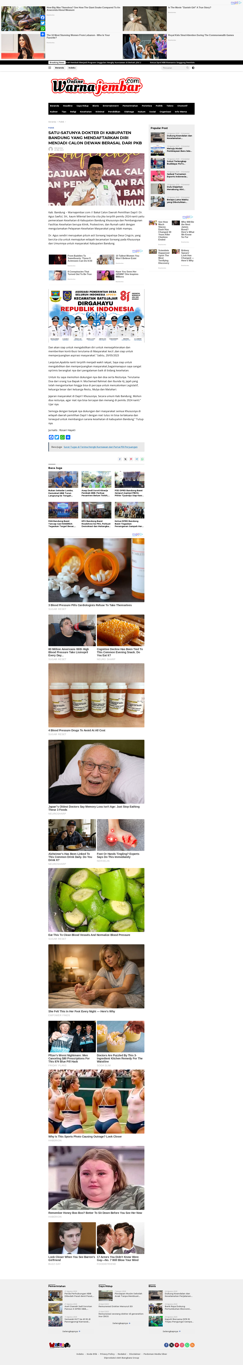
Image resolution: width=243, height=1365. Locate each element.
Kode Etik (92, 1354)
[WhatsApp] (43, 28)
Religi (73, 111)
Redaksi (122, 1354)
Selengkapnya (70, 1331)
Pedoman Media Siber (155, 1354)
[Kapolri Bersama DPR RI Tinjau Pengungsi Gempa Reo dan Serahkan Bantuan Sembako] (156, 1321)
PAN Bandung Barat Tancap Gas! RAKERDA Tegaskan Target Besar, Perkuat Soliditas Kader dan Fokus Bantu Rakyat (61, 524)
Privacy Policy (107, 1354)
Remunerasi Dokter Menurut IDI (116, 1306)
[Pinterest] (177, 1345)
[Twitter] (43, 23)
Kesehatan (86, 111)
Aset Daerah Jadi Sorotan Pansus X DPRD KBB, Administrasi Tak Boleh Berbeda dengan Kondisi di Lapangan (79, 1307)
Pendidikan (114, 111)
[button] (187, 67)
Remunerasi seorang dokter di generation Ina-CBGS (121, 1315)
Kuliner (54, 111)
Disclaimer (134, 1354)
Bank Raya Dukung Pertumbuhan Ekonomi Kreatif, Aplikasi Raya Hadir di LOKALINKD (179, 1307)
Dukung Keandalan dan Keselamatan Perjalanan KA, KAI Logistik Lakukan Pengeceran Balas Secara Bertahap (179, 136)
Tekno (169, 106)
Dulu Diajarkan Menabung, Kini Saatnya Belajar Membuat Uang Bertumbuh (175, 188)
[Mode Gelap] (193, 67)
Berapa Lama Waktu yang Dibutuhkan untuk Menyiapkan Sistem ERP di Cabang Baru (178, 200)
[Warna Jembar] (95, 86)
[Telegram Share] (137, 459)
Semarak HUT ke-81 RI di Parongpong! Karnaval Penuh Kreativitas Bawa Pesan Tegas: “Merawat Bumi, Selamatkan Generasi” (77, 1320)
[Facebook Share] (120, 459)
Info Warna (181, 111)
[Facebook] (43, 17)
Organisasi (165, 111)
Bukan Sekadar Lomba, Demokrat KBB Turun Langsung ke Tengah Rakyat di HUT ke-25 (60, 493)
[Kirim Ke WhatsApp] (142, 459)
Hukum (141, 111)
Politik (159, 106)
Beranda (59, 68)
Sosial (152, 111)
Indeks (72, 68)
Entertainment (111, 106)
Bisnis (96, 106)
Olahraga (129, 111)
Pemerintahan (130, 106)
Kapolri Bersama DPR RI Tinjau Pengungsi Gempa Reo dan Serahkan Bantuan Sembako (179, 1320)
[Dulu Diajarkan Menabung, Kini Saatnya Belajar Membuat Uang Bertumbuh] (158, 188)
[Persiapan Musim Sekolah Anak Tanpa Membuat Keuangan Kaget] (106, 1295)
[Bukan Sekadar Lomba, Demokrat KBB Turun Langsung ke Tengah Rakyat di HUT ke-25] (63, 479)
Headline (68, 106)
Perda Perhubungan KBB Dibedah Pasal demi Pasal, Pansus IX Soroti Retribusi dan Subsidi (79, 1294)
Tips (64, 111)
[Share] (43, 34)
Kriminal (100, 111)
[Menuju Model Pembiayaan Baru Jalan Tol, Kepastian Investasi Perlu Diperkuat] (158, 150)
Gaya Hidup (82, 106)
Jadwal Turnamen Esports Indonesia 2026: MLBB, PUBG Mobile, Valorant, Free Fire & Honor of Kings (178, 175)
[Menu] (50, 67)
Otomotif (182, 106)
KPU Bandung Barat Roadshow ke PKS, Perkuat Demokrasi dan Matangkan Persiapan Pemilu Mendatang (96, 524)
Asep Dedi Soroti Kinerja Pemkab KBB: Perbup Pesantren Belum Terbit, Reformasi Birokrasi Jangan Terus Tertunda (96, 493)
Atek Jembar (58, 148)
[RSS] (192, 1345)
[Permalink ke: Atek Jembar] (50, 149)
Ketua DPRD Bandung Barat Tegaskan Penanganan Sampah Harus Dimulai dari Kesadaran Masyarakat (129, 524)
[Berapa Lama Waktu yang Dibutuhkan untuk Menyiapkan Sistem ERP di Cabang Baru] (158, 201)
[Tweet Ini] (125, 459)
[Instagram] (182, 1345)
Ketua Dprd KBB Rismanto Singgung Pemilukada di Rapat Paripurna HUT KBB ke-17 (98, 62)
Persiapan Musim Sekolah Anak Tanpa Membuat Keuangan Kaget (128, 1294)
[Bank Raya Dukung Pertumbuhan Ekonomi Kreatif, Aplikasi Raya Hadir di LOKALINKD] (156, 1308)
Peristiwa (147, 106)
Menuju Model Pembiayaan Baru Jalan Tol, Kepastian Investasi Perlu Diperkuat (179, 149)
